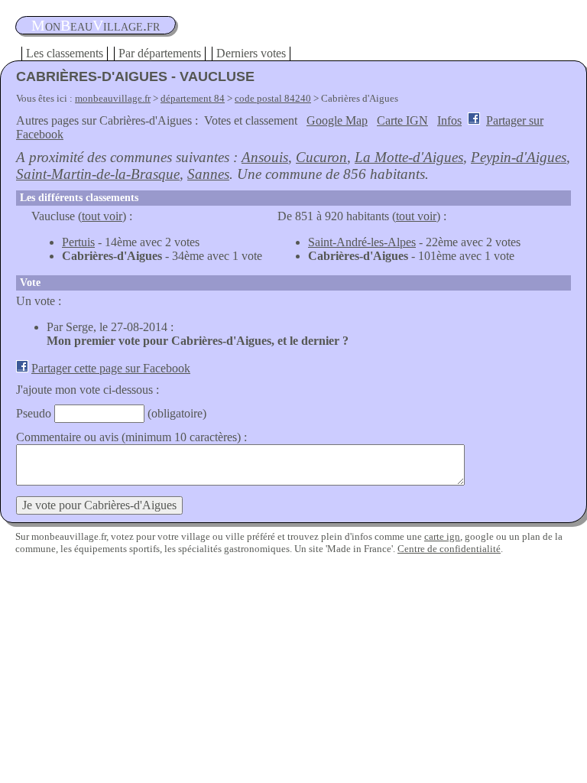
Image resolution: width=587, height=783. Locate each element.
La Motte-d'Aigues (409, 157)
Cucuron (321, 157)
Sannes (208, 174)
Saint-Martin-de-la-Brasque (98, 174)
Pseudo (33, 413)
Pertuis (78, 242)
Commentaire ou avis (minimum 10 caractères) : (131, 436)
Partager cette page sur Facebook (110, 368)
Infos (449, 120)
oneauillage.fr (95, 25)
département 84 (193, 98)
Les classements (64, 53)
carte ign (442, 536)
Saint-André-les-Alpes (362, 242)
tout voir (102, 216)
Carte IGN (402, 120)
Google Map (337, 120)
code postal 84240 (273, 98)
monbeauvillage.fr (113, 98)
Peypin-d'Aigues (518, 157)
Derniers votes (251, 53)
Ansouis (265, 157)
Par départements (159, 53)
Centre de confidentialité (449, 548)
